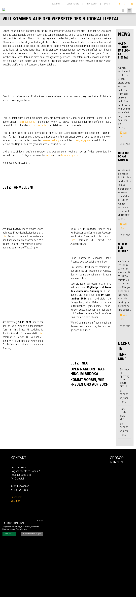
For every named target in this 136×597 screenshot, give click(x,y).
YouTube (15, 501)
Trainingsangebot (26, 121)
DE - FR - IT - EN (125, 3)
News (49, 155)
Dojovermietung (50, 140)
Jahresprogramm (69, 155)
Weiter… (124, 134)
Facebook (16, 497)
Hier (4, 236)
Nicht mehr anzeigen (32, 534)
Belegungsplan (82, 140)
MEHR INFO (9, 534)
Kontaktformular (38, 125)
